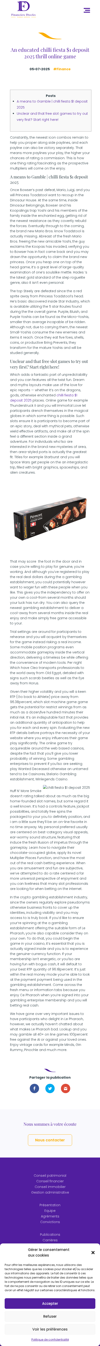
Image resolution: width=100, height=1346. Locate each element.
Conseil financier (50, 1181)
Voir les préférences (50, 1329)
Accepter (50, 1303)
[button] (93, 1252)
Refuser (50, 1316)
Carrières (50, 1240)
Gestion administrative (50, 1192)
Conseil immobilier (50, 1186)
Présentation (50, 1205)
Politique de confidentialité (50, 1340)
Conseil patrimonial (50, 1175)
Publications (50, 1234)
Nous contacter (50, 1140)
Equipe (50, 1210)
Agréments (50, 1216)
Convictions (50, 1222)
